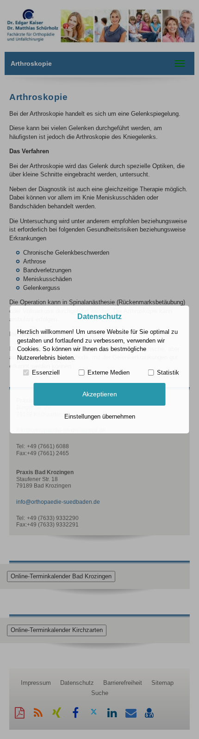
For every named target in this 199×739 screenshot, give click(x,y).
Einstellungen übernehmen (99, 416)
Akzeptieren (99, 394)
